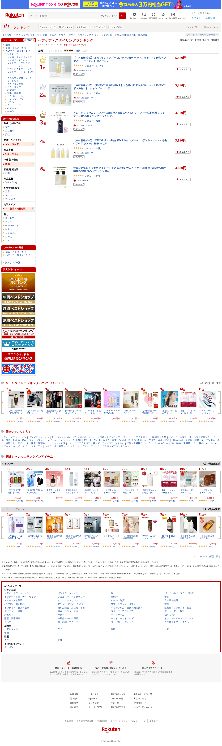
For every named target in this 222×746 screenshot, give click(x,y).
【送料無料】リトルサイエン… (72, 491)
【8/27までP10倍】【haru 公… (15, 491)
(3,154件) (211, 421)
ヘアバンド (13, 108)
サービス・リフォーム (88, 446)
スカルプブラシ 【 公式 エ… (130, 411)
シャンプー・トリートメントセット (20, 73)
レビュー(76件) (92, 93)
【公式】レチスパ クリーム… (53, 491)
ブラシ (10, 102)
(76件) (114, 547)
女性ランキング (83, 27)
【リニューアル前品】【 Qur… (15, 537)
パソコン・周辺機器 (71, 440)
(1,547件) (57, 547)
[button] (144, 16)
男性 (7, 134)
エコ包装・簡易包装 (15, 208)
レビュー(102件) (93, 121)
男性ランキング (65, 27)
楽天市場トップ (10, 35)
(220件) (76, 547)
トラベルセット (15, 96)
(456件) (191, 501)
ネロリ (8, 221)
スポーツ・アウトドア (79, 443)
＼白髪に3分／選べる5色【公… (169, 411)
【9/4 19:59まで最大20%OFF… (54, 537)
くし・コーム (14, 105)
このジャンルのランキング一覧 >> (202, 34)
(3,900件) (38, 547)
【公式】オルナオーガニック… (111, 491)
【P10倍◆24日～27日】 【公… (169, 537)
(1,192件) (153, 501)
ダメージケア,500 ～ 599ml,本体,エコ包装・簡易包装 (120, 35)
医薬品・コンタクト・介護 (51, 443)
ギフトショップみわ (84, 125)
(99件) (76, 501)
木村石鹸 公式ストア (85, 70)
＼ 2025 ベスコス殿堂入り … (130, 491)
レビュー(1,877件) (94, 65)
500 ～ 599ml (11, 154)
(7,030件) (19, 501)
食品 (164, 437)
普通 (7, 191)
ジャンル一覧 (191, 27)
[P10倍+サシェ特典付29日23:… (73, 411)
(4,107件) (115, 501)
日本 (7, 173)
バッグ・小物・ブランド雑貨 (71, 437)
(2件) (18, 547)
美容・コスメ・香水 (53, 35)
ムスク (8, 240)
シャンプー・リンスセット (20, 63)
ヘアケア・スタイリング (78, 35)
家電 (114, 440)
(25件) (171, 547)
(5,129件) (172, 421)
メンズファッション (39, 437)
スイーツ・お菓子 (178, 437)
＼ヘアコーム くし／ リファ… (207, 411)
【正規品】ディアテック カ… (187, 491)
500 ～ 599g (11, 182)
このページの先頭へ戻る (208, 556)
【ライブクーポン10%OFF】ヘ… (16, 411)
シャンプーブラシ (16, 99)
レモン (8, 229)
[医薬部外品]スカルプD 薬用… (35, 491)
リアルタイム (99, 27)
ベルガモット (12, 225)
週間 (78, 50)
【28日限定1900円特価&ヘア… (149, 411)
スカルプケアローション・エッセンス (20, 79)
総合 (8, 44)
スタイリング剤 (15, 84)
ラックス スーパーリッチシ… (111, 537)
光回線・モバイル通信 (130, 440)
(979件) (191, 421)
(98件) (152, 547)
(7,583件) (19, 421)
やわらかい (10, 199)
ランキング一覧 (12, 262)
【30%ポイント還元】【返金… (92, 411)
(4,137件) (134, 501)
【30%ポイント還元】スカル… (35, 411)
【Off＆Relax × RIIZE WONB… (112, 411)
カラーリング (14, 87)
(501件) (133, 421)
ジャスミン (10, 233)
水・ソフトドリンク (199, 437)
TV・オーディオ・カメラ (96, 440)
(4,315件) (38, 421)
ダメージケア (12, 144)
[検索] (122, 15)
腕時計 (155, 437)
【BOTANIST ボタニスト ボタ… (34, 537)
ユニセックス (12, 130)
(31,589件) (96, 547)
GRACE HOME (82, 181)
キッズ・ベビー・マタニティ (27, 446)
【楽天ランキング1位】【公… (149, 491)
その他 (10, 111)
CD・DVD (176, 443)
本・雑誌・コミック (64, 446)
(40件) (191, 547)
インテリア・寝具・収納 (156, 440)
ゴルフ (48, 446)
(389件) (133, 547)
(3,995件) (57, 421)
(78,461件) (39, 501)
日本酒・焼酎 (20, 440)
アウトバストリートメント (20, 69)
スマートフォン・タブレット (43, 440)
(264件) (95, 501)
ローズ (8, 236)
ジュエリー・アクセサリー (136, 437)
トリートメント (15, 66)
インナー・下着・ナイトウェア (104, 437)
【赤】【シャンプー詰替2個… (187, 411)
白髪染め (11, 90)
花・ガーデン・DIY (103, 443)
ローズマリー (12, 218)
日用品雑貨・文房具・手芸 (185, 440)
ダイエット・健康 (27, 443)
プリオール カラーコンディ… (149, 537)
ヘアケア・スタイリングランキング (65, 40)
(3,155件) (211, 501)
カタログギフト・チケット (115, 446)
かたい (8, 195)
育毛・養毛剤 (14, 93)
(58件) (152, 421)
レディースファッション (13, 437)
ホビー (148, 443)
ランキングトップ (47, 27)
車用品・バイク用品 (193, 443)
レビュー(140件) (93, 148)
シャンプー (13, 53)
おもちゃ (119, 443)
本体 (7, 164)
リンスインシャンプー (18, 60)
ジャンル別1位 (116, 27)
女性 (7, 127)
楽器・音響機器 (135, 443)
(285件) (210, 547)
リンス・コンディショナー (20, 57)
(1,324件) (77, 421)
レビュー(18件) (92, 176)
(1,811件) (96, 421)
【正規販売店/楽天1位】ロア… (53, 411)
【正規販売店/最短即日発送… (130, 537)
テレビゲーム (161, 443)
